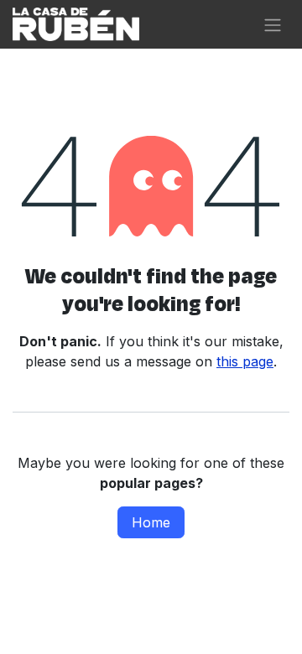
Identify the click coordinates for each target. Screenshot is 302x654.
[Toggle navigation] (272, 24)
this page (244, 361)
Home (151, 522)
